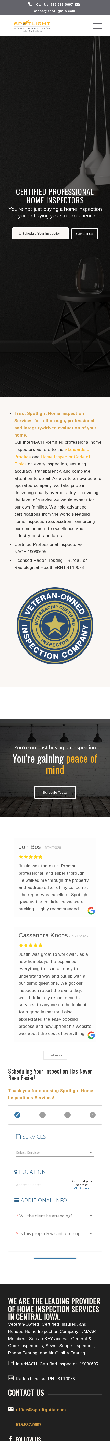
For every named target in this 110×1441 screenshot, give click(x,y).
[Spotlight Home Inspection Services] (45, 26)
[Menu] (95, 26)
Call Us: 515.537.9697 (54, 4)
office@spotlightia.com (54, 11)
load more (55, 1055)
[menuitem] (95, 26)
